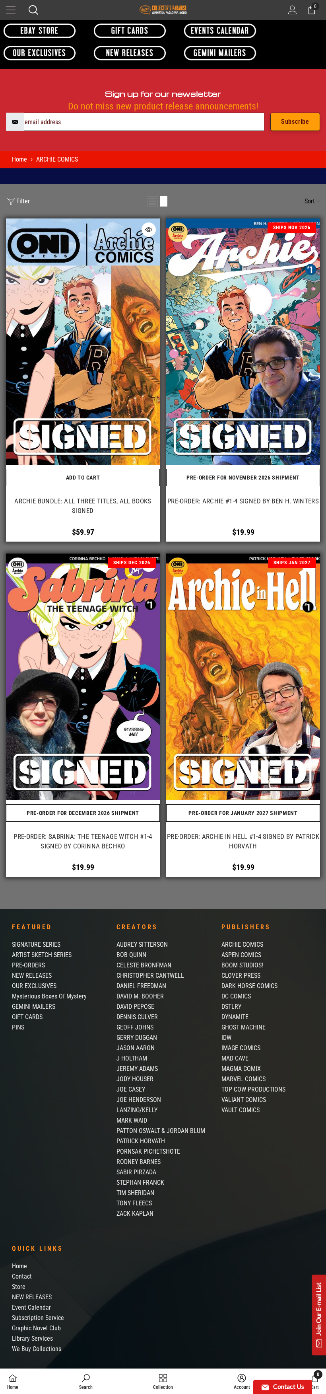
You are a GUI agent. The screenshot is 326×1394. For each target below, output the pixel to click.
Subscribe (295, 121)
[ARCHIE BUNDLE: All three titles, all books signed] (83, 341)
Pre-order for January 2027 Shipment (243, 813)
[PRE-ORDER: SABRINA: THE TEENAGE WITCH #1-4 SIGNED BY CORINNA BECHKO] (83, 677)
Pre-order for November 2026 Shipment (243, 477)
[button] (152, 201)
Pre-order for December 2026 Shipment (83, 813)
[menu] (11, 10)
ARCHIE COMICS (57, 159)
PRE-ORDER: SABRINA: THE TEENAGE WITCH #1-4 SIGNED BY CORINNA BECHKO (83, 841)
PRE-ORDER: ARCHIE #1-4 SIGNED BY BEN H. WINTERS (243, 501)
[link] (85, 1381)
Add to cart (83, 477)
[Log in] (292, 10)
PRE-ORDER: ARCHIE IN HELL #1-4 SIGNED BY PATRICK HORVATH (243, 841)
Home (19, 159)
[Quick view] (149, 229)
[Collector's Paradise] (39, 30)
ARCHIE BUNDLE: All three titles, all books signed (82, 506)
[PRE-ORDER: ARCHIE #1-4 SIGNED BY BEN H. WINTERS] (243, 341)
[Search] (33, 10)
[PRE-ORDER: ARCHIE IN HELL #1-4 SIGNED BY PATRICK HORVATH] (243, 677)
